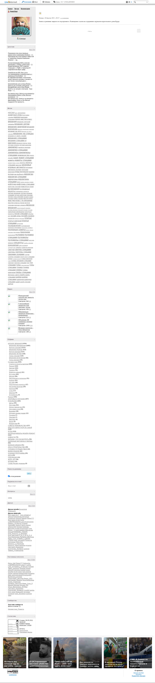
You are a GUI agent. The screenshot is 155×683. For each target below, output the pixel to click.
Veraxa (28, 568)
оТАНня (10, 540)
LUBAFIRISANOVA (14, 522)
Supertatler (11, 525)
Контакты (138, 674)
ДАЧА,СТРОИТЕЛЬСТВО (16, 447)
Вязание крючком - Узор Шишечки (25, 329)
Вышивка (12, 411)
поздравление (14, 226)
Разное (11, 366)
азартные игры (15, 115)
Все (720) (32, 506)
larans (14, 520)
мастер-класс (28, 198)
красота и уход (27, 186)
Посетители (23, 630)
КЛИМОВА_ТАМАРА (20, 532)
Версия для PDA (139, 672)
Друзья (16, 9)
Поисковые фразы (25, 632)
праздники (25, 232)
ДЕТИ (10, 455)
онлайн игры (16, 216)
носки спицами (21, 214)
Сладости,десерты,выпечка (18, 364)
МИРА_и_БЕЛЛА (24, 539)
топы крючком (25, 265)
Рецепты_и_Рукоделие (16, 544)
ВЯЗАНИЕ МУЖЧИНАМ (17, 358)
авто (16, 113)
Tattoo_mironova (13, 568)
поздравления (25, 226)
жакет (16, 158)
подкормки (20, 223)
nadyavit (15, 573)
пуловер (19, 234)
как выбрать (19, 174)
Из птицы (12, 374)
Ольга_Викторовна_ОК (16, 587)
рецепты (18, 242)
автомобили (21, 113)
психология (11, 235)
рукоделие (13, 245)
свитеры (11, 252)
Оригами (12, 417)
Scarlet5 (24, 523)
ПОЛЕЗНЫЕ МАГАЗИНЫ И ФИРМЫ (20, 441)
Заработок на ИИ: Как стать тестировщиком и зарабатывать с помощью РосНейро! (20, 74)
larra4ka (10, 572)
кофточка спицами (25, 184)
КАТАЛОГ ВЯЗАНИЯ (15, 343)
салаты (18, 247)
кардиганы (13, 179)
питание (21, 218)
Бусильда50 (24, 528)
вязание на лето (14, 131)
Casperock (11, 518)
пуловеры (23, 237)
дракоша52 (12, 511)
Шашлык (12, 393)
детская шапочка (25, 145)
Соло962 (26, 590)
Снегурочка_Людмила (15, 549)
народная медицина (16, 212)
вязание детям (22, 124)
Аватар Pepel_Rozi (21, 26)
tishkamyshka (23, 573)
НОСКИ (11, 113)
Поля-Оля (19, 542)
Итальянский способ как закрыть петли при (26, 297)
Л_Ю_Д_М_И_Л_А (25, 535)
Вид (130, 2)
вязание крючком (17, 126)
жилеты (22, 163)
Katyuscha (26, 563)
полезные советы (17, 229)
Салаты (12, 370)
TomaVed (22, 568)
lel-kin (18, 520)
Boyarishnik (23, 509)
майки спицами (18, 198)
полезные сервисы (27, 227)
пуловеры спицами (18, 240)
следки (27, 254)
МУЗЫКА (11, 461)
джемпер (13, 147)
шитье (10, 284)
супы (9, 260)
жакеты (11, 160)
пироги (17, 218)
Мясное (11, 376)
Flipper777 (30, 518)
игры (17, 172)
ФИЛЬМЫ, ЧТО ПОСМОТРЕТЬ (18, 439)
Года (30, 528)
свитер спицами (23, 249)
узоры (19, 270)
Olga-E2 (19, 523)
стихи (10, 259)
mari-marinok (26, 572)
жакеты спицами (23, 160)
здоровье (26, 165)
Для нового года (14, 409)
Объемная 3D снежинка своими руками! (25, 321)
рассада (31, 240)
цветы (17, 275)
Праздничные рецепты (17, 384)
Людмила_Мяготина (27, 537)
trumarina (31, 573)
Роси (25, 587)
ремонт (11, 243)
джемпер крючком (24, 147)
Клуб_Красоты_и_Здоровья (17, 533)
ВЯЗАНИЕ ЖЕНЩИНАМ (17, 345)
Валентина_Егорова (15, 577)
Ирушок (10, 532)
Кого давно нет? (13, 515)
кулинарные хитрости (22, 191)
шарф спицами (25, 282)
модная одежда (20, 205)
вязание (12, 121)
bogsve (26, 517)
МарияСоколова (13, 585)
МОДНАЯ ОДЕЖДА (14, 445)
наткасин (11, 594)
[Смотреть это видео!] (13, 298)
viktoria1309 (12, 527)
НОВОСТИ (11, 437)
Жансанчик (29, 530)
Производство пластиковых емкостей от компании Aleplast (19, 54)
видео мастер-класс (23, 119)
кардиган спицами (17, 176)
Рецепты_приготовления (16, 545)
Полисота (28, 540)
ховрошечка (19, 550)
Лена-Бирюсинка (14, 537)
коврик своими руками (27, 182)
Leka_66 (11, 567)
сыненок (26, 549)
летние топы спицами (15, 197)
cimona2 (18, 518)
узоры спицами (23, 272)
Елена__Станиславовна (16, 530)
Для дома (12, 405)
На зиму (12, 382)
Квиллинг (12, 419)
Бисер (11, 421)
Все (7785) (31, 560)
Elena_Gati (11, 563)
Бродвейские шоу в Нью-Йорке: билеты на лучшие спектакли (19, 84)
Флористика (13, 423)
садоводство (11, 247)
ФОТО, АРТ (11, 459)
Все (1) (32, 494)
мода (22, 203)
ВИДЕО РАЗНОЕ (13, 451)
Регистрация (27, 2)
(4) (30, 301)
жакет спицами (26, 158)
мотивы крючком (13, 210)
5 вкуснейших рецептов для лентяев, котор (24, 305)
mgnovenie (30, 522)
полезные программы (14, 227)
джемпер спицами (18, 150)
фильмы (11, 275)
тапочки (11, 263)
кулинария (13, 189)
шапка (18, 277)
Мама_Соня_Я (13, 539)
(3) (30, 317)
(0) (32, 55)
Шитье (11, 403)
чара (9, 595)
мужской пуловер (23, 210)
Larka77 (23, 565)
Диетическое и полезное (17, 378)
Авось (58, 2)
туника (20, 267)
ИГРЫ (10, 431)
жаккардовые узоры (13, 163)
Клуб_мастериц (13, 535)
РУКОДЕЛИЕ (12, 401)
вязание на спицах (23, 133)
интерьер (24, 172)
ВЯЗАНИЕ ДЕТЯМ (15, 354)
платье (28, 218)
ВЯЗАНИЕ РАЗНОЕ (15, 350)
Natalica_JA (12, 523)
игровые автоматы (17, 167)
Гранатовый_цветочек (15, 578)
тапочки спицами (20, 263)
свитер (11, 249)
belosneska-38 (19, 517)
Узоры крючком (14, 360)
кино (18, 182)
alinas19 (11, 517)
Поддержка (127, 2)
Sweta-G (18, 525)
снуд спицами (29, 257)
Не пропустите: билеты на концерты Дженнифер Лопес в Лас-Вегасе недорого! (21, 95)
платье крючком (14, 221)
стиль (10, 498)
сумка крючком (26, 259)
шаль (22, 275)
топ (28, 263)
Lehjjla (29, 565)
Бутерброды (13, 395)
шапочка (20, 279)
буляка (17, 528)
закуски (18, 165)
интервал (27, 592)
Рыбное (12, 380)
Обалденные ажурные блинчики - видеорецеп (26, 313)
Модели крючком (15, 352)
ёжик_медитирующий (15, 575)
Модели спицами (15, 347)
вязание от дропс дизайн (17, 136)
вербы (32, 590)
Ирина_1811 (28, 578)
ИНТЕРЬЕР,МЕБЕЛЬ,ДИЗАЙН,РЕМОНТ (21, 433)
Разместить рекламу (138, 676)
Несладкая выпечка (16, 386)
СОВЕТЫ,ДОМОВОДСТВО (17, 425)
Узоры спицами (14, 356)
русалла (28, 545)
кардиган (28, 174)
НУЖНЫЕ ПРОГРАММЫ (16, 453)
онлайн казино (27, 216)
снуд (22, 257)
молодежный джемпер (23, 208)
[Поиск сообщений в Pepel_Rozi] (29, 473)
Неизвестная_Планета (16, 609)
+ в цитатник (64, 18)
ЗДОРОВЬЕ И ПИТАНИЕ (16, 399)
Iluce (9, 520)
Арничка (19, 527)
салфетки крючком (27, 247)
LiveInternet (11, 2)
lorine (22, 520)
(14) (31, 325)
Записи (10, 9)
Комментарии (25, 9)
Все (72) (32, 292)
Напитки (12, 389)
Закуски (11, 368)
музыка (30, 210)
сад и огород (23, 245)
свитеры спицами (23, 252)
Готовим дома (13, 362)
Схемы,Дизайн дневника (16, 463)
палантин (11, 218)
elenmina (17, 570)
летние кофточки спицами (24, 195)
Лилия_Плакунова (14, 582)
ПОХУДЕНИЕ (12, 457)
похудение (16, 232)
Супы (11, 391)
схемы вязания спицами (21, 261)
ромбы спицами (28, 243)
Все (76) (32, 50)
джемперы (13, 152)
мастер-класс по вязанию (20, 200)
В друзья (22, 38)
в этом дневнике (15, 476)
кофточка (12, 184)
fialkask (24, 518)
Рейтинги (47, 2)
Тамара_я (11, 550)
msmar (10, 573)
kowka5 (23, 570)
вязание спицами (17, 138)
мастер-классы (14, 203)
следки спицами (14, 257)
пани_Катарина (19, 540)
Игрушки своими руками (17, 413)
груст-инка (11, 592)
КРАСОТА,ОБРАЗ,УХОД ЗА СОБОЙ (20, 428)
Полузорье (12, 542)
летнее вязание (14, 193)
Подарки (12, 415)
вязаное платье (21, 143)
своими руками (16, 254)
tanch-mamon (26, 525)
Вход (36, 2)
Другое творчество (15, 407)
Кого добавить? (25, 515)
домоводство (24, 155)
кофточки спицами (14, 187)
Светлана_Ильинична (15, 547)
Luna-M (23, 522)
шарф (18, 282)
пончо (27, 230)
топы (18, 265)
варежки (17, 117)
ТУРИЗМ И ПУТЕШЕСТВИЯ (17, 449)
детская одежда (13, 145)
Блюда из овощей (15, 372)
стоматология (17, 258)
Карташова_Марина (15, 580)
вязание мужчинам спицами (26, 129)
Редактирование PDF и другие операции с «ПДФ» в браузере (19, 63)
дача (29, 143)
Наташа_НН (24, 585)
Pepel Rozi (9, 12)
